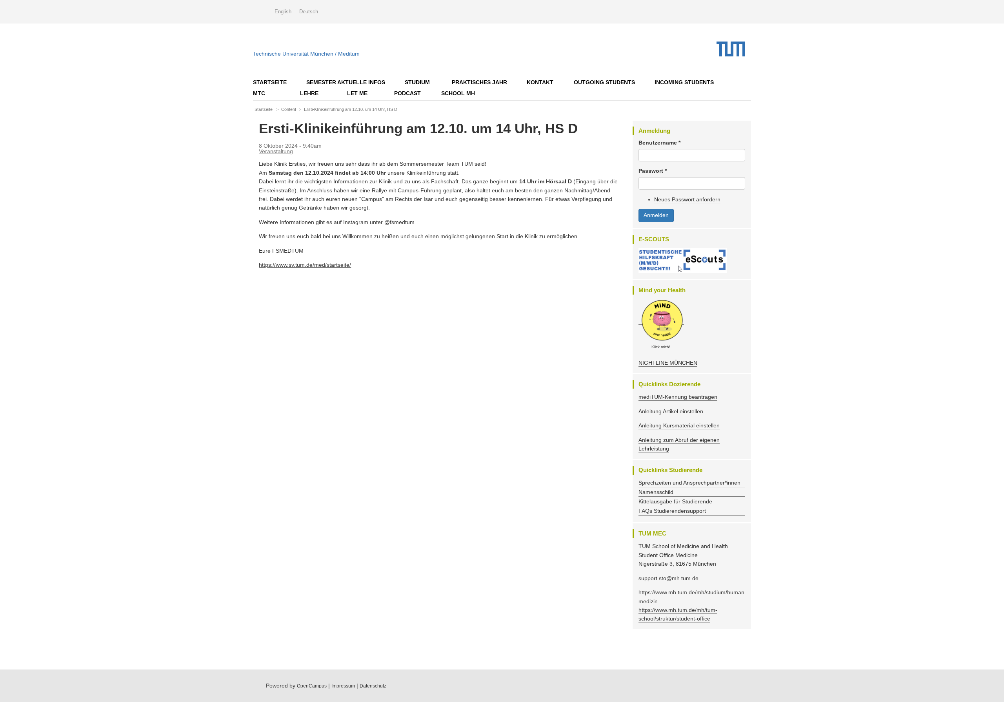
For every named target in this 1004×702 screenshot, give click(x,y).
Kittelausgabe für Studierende (675, 501)
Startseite (270, 82)
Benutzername (659, 142)
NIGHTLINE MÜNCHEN (667, 363)
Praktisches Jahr (479, 82)
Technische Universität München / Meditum (306, 52)
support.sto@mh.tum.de (668, 578)
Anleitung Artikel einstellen (670, 411)
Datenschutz (373, 686)
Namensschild (655, 492)
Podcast (407, 93)
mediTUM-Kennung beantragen (677, 397)
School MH (458, 93)
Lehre (309, 93)
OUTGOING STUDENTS (604, 82)
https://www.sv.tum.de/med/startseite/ (305, 265)
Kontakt (540, 82)
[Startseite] (734, 49)
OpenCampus (312, 686)
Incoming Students (684, 82)
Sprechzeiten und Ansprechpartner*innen (689, 482)
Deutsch (308, 11)
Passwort (652, 171)
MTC (259, 93)
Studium (417, 82)
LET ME (357, 93)
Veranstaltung (276, 151)
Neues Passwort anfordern (687, 199)
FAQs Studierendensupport (672, 511)
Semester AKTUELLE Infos (345, 82)
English (283, 11)
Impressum (343, 686)
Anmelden (656, 215)
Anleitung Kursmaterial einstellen (679, 425)
